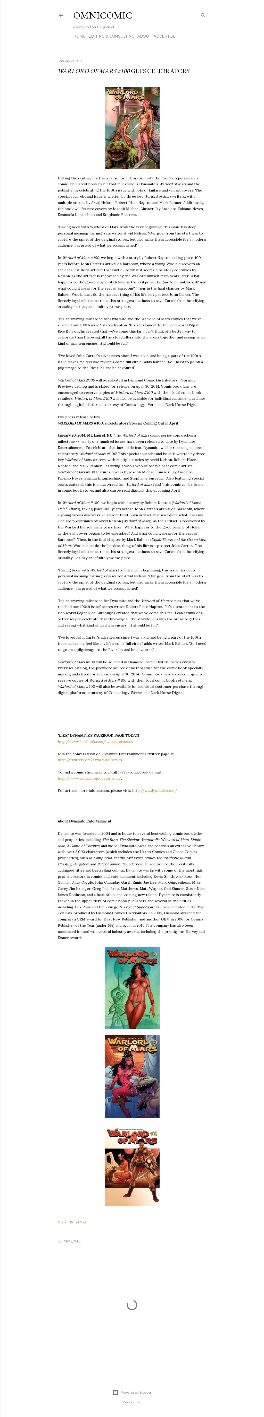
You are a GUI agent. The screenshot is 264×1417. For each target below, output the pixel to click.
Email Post (78, 1222)
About (144, 36)
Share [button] (62, 1222)
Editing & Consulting (111, 36)
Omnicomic (102, 15)
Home (79, 36)
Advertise (165, 36)
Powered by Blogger (136, 1392)
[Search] (203, 14)
